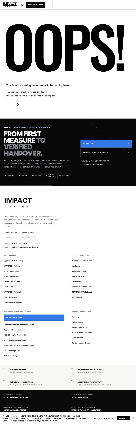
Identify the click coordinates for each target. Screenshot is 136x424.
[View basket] (22, 5)
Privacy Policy (51, 420)
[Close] (132, 418)
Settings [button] (96, 418)
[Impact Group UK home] (9, 4)
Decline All (108, 418)
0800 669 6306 (102, 161)
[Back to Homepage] (17, 104)
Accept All (123, 418)
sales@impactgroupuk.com (92, 164)
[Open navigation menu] (49, 5)
